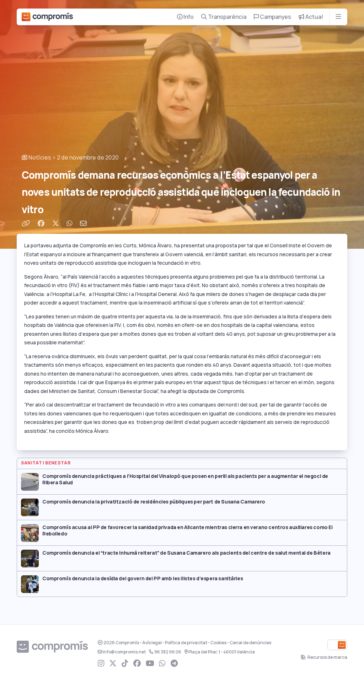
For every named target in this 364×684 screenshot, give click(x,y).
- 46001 (221, 652)
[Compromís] (47, 17)
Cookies (218, 643)
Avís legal (152, 643)
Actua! (313, 17)
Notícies (39, 157)
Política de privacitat (186, 643)
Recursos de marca (327, 657)
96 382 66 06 (167, 652)
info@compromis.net (124, 652)
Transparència (226, 17)
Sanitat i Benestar (46, 463)
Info (188, 17)
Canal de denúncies (250, 643)
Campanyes (275, 17)
